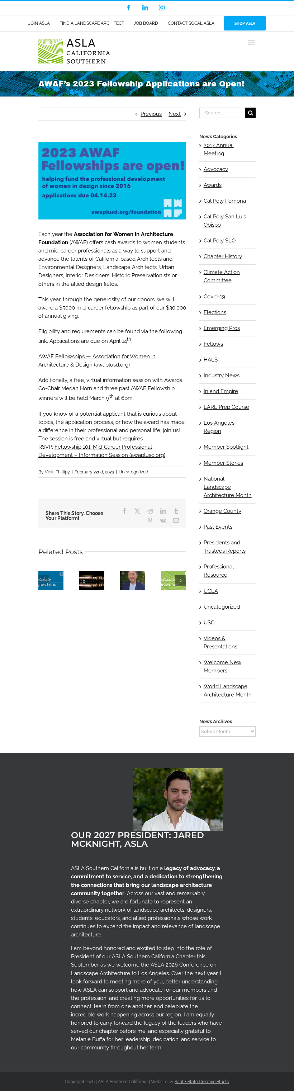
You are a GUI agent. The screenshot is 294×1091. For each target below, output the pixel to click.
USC (209, 622)
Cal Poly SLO (220, 240)
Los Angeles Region (219, 427)
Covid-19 (214, 296)
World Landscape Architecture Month (228, 690)
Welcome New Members (222, 666)
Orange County (222, 511)
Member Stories (223, 463)
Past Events (218, 527)
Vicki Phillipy (57, 471)
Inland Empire (221, 391)
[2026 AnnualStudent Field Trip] (173, 574)
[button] (43, 580)
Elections (215, 312)
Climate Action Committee (222, 276)
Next (175, 114)
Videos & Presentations (220, 642)
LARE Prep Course (226, 407)
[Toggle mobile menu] (252, 42)
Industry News (222, 375)
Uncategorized (133, 471)
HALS (211, 359)
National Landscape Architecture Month (228, 487)
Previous (151, 114)
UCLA (211, 591)
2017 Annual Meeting (219, 149)
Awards (213, 185)
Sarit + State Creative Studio (202, 1081)
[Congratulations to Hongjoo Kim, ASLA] (132, 574)
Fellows (213, 344)
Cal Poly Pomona (225, 201)
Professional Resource (219, 570)
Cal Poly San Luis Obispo (225, 220)
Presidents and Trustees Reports (225, 546)
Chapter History (223, 256)
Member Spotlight (226, 447)
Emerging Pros (222, 328)
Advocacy (216, 169)
